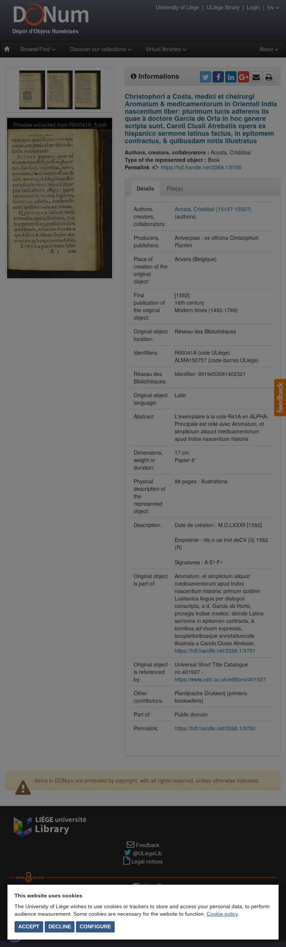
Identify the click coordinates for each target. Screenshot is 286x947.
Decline (59, 926)
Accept (28, 926)
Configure (95, 926)
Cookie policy (222, 914)
